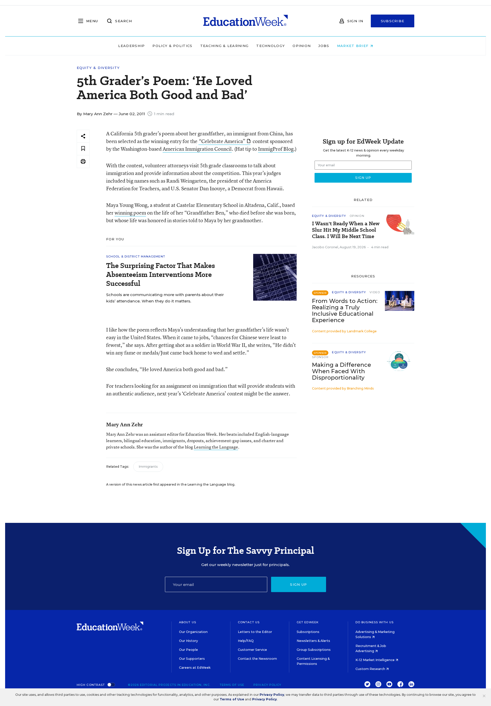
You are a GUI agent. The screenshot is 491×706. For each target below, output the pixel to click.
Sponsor (320, 357)
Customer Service (252, 650)
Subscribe (393, 21)
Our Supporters (192, 659)
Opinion (302, 46)
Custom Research (370, 669)
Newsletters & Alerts (313, 641)
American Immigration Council (197, 148)
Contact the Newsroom (257, 659)
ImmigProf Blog (276, 148)
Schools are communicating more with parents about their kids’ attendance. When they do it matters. (165, 297)
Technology (270, 46)
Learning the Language (216, 447)
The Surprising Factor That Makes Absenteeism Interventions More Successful (160, 274)
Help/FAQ (246, 641)
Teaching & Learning (224, 46)
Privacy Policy (267, 685)
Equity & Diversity (98, 68)
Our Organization (193, 632)
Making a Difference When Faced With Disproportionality (341, 371)
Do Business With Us (374, 622)
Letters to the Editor (255, 632)
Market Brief (353, 46)
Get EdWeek (308, 622)
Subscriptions (308, 632)
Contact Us (249, 622)
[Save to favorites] (83, 149)
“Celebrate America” (222, 141)
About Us (187, 622)
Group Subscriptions (314, 650)
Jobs (323, 46)
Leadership (131, 46)
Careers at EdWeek (194, 667)
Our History (188, 641)
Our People (188, 650)
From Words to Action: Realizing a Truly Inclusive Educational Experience (344, 310)
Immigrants (148, 466)
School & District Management (135, 256)
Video (375, 292)
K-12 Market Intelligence (375, 660)
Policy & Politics (172, 46)
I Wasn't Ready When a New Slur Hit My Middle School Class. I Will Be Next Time (346, 230)
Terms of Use (232, 685)
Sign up (298, 584)
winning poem (130, 212)
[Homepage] (245, 21)
